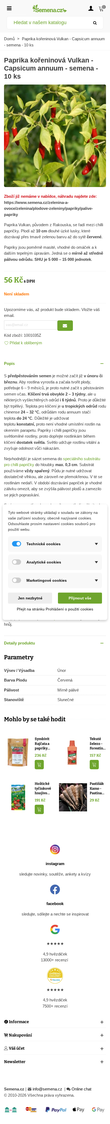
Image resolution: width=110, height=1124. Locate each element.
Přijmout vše (80, 598)
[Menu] (9, 8)
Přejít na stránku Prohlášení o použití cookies (55, 609)
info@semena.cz (48, 1089)
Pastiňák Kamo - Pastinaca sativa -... (97, 789)
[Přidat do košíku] (39, 764)
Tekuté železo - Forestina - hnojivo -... (97, 744)
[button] (55, 363)
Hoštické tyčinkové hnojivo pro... (43, 789)
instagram (55, 863)
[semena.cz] (50, 8)
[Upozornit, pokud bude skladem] (65, 325)
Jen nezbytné (30, 598)
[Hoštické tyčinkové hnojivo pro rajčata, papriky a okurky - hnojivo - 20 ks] (18, 797)
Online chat (81, 1089)
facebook (55, 903)
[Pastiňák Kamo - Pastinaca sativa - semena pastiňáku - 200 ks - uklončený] (73, 797)
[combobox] (47, 22)
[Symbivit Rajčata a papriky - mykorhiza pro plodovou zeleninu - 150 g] (18, 752)
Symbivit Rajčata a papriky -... (42, 744)
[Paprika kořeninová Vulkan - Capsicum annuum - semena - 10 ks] (55, 135)
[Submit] (95, 22)
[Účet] (91, 8)
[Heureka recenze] (55, 976)
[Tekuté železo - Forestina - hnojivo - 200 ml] (73, 752)
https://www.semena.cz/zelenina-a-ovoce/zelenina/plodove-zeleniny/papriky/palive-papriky (48, 208)
